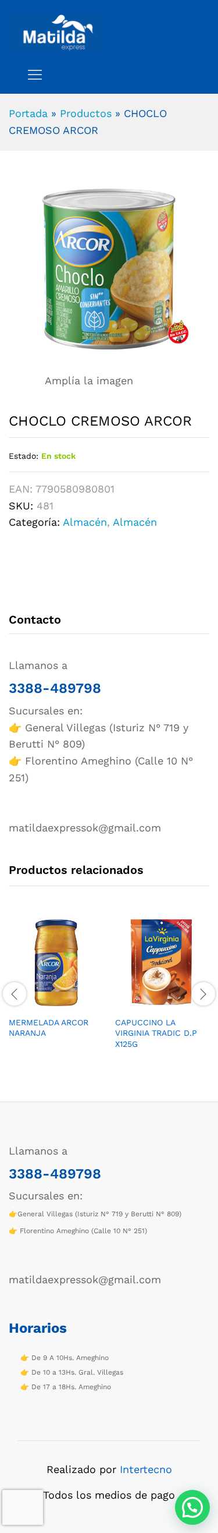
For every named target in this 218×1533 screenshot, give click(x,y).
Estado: (23, 456)
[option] (56, 986)
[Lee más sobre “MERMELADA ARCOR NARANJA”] (43, 1003)
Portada (28, 113)
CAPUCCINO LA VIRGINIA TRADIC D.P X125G (156, 1033)
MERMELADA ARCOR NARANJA (48, 1028)
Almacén (85, 522)
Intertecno (146, 1469)
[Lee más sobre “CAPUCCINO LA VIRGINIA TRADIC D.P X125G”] (149, 1003)
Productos (86, 113)
